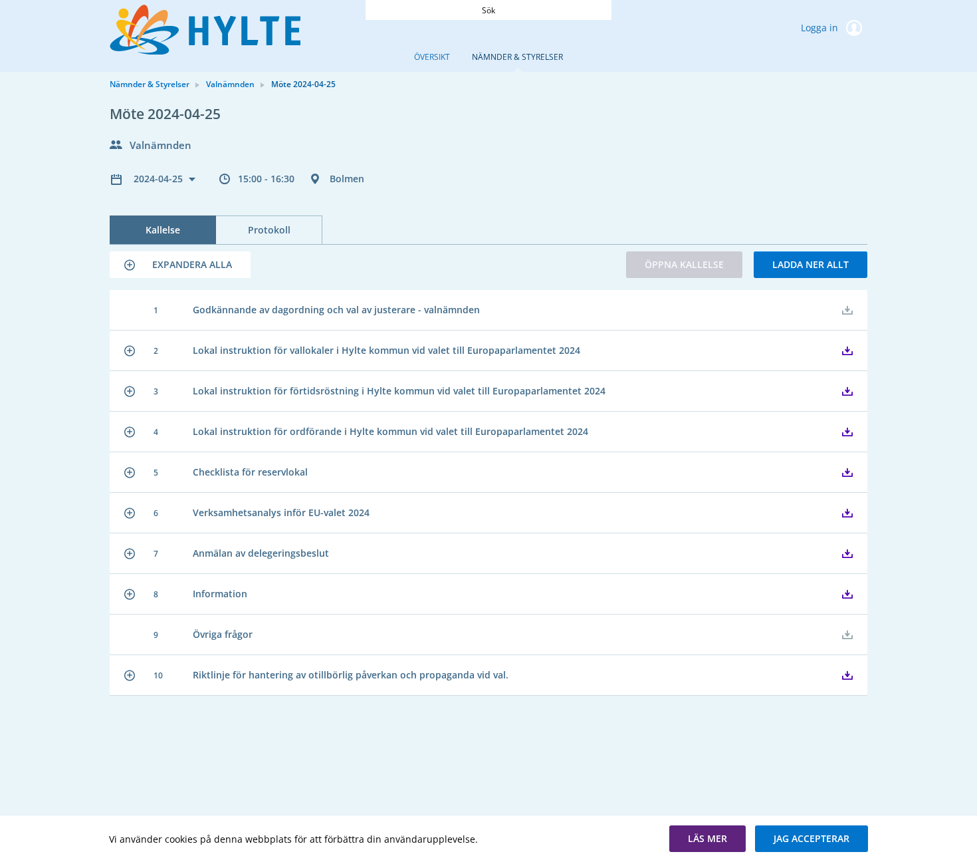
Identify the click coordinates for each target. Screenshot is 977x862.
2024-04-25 (159, 178)
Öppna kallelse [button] (684, 264)
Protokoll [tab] (269, 229)
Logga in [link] (821, 27)
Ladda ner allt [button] (810, 264)
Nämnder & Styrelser (517, 57)
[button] (180, 264)
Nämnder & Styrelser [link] (149, 84)
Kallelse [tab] (163, 229)
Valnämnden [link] (230, 84)
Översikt (432, 57)
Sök (488, 10)
